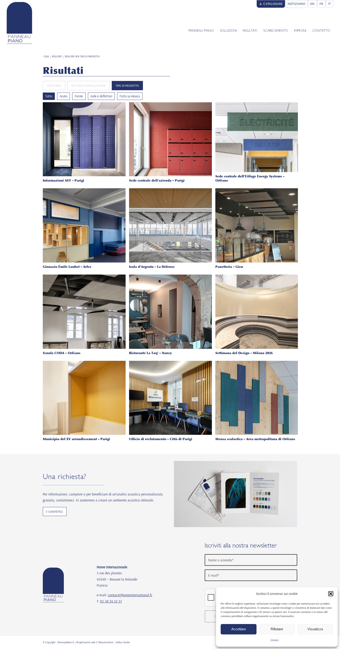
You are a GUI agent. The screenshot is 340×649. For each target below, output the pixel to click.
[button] (330, 593)
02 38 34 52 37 (111, 601)
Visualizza (315, 629)
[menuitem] (271, 4)
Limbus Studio (122, 642)
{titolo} (274, 640)
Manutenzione (105, 642)
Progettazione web (86, 642)
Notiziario (296, 4)
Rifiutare (277, 629)
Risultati (63, 70)
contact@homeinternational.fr (130, 595)
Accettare (238, 629)
